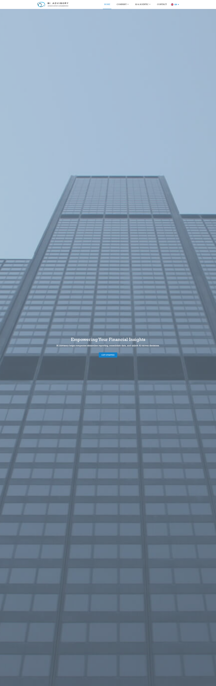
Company (122, 4)
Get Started (108, 355)
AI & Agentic (141, 4)
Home (107, 4)
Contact (162, 4)
